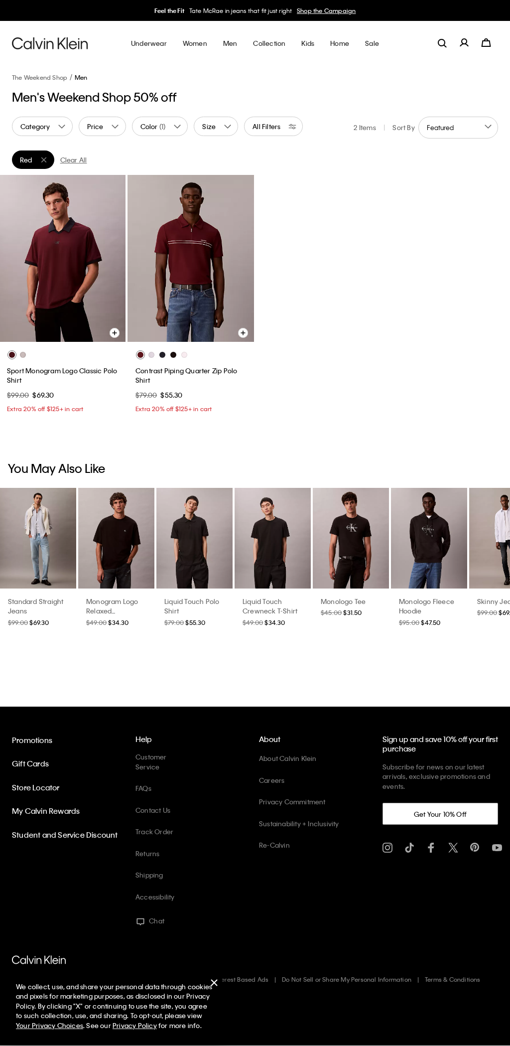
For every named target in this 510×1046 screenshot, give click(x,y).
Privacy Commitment (292, 801)
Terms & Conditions (453, 979)
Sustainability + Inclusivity (299, 823)
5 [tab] (85, 330)
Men (81, 77)
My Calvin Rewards (46, 811)
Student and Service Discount (65, 835)
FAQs (143, 788)
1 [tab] (25, 330)
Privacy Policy (135, 1025)
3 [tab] (55, 330)
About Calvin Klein (288, 758)
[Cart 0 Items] (486, 43)
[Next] (110, 258)
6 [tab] (100, 330)
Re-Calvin (274, 845)
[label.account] (464, 43)
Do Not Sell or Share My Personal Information (346, 979)
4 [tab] (70, 330)
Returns (147, 853)
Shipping (149, 875)
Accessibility (155, 897)
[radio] (12, 355)
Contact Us (152, 810)
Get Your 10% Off (440, 814)
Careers (271, 780)
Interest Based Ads (241, 979)
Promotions (32, 740)
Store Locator (36, 787)
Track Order (154, 831)
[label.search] (442, 43)
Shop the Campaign (326, 10)
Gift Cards (30, 763)
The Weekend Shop (39, 77)
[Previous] (14, 258)
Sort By (403, 127)
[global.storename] (50, 42)
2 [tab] (40, 330)
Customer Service (151, 761)
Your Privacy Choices (49, 1025)
